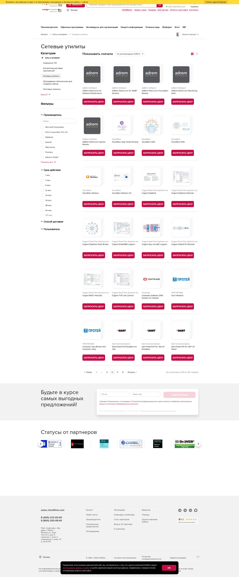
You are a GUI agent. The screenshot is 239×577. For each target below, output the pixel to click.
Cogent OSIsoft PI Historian (183, 244)
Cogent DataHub (149, 193)
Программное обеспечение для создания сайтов (57, 82)
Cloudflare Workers (90, 193)
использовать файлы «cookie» (76, 568)
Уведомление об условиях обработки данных (158, 411)
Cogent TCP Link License (123, 295)
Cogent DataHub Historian (182, 193)
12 (123, 372)
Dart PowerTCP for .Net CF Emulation (153, 347)
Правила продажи (178, 558)
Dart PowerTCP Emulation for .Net (124, 347)
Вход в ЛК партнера (123, 524)
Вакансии (146, 510)
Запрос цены (140, 10)
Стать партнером (121, 519)
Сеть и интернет (52, 58)
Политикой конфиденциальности (145, 401)
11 (117, 372)
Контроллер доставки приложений (53, 69)
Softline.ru (127, 10)
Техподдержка (92, 531)
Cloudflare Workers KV (121, 193)
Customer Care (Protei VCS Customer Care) (94, 347)
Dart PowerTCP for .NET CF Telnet (183, 347)
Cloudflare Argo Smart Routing (125, 142)
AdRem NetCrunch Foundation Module (155, 92)
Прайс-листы (92, 515)
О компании (119, 529)
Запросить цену (94, 101)
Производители (93, 519)
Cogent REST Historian (92, 295)
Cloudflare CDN (148, 142)
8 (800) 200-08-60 (51, 520)
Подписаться (179, 395)
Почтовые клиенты (52, 89)
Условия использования (125, 558)
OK (169, 568)
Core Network (177, 295)
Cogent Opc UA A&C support (154, 244)
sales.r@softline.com (176, 6)
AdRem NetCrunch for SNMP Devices (124, 92)
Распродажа (119, 510)
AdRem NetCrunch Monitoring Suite (184, 92)
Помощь (145, 515)
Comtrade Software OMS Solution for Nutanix (152, 296)
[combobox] (130, 54)
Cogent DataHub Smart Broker (95, 244)
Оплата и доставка (179, 10)
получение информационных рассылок (122, 404)
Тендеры (152, 10)
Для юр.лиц (163, 10)
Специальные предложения (92, 525)
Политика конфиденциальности (151, 557)
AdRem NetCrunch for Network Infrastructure (92, 92)
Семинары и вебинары (124, 515)
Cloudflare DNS (178, 142)
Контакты (193, 10)
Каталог (89, 510)
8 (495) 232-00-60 (51, 517)
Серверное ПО (50, 63)
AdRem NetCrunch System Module (93, 143)
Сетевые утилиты (51, 76)
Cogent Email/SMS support (123, 244)
